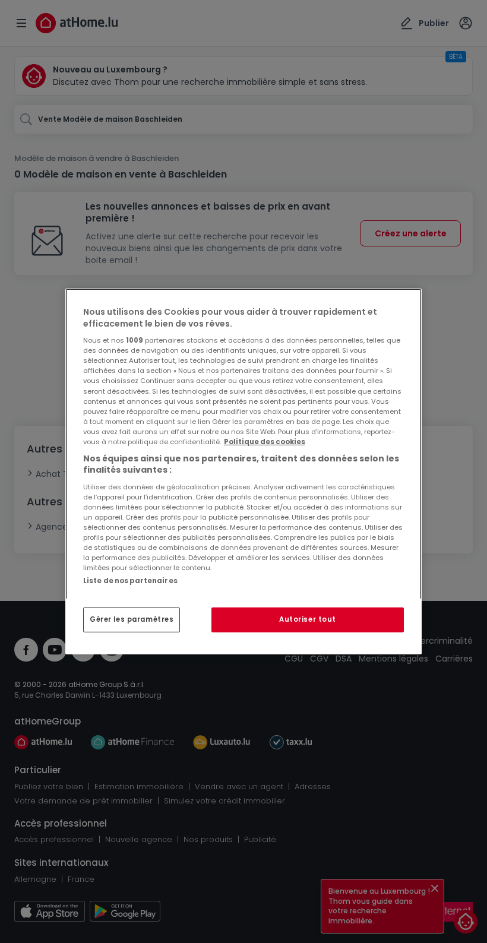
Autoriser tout (307, 619)
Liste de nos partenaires (130, 581)
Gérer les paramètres (131, 619)
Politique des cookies (264, 442)
